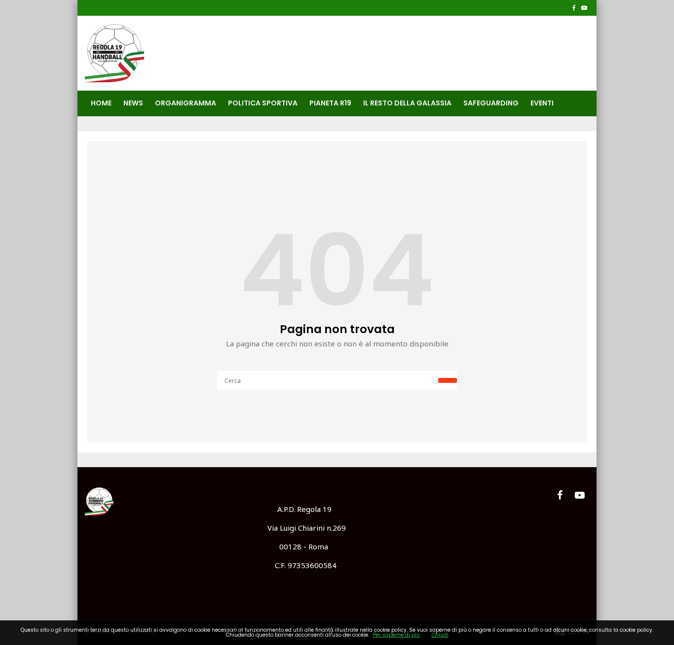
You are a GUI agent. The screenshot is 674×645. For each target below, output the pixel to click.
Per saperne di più (396, 635)
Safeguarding (491, 103)
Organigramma (185, 103)
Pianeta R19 (330, 103)
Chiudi (440, 635)
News (133, 103)
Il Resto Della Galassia (407, 103)
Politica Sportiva (263, 103)
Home (101, 103)
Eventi (542, 103)
